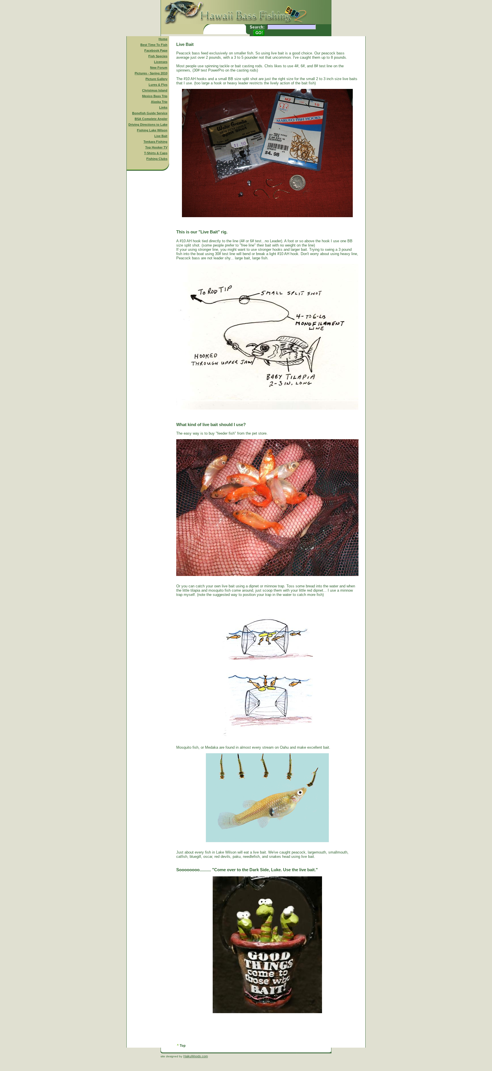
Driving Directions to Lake (147, 124)
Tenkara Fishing (155, 141)
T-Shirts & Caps (155, 153)
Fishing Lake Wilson (152, 130)
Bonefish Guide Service (149, 113)
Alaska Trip (159, 101)
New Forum (158, 67)
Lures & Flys (158, 84)
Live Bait (160, 136)
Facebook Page (155, 50)
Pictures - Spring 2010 (151, 73)
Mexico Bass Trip (154, 96)
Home (163, 39)
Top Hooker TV (156, 147)
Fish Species (157, 56)
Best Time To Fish (153, 44)
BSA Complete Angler (151, 119)
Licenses (160, 62)
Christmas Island (154, 90)
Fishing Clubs (156, 158)
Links (163, 107)
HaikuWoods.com (195, 1056)
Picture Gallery (156, 79)
